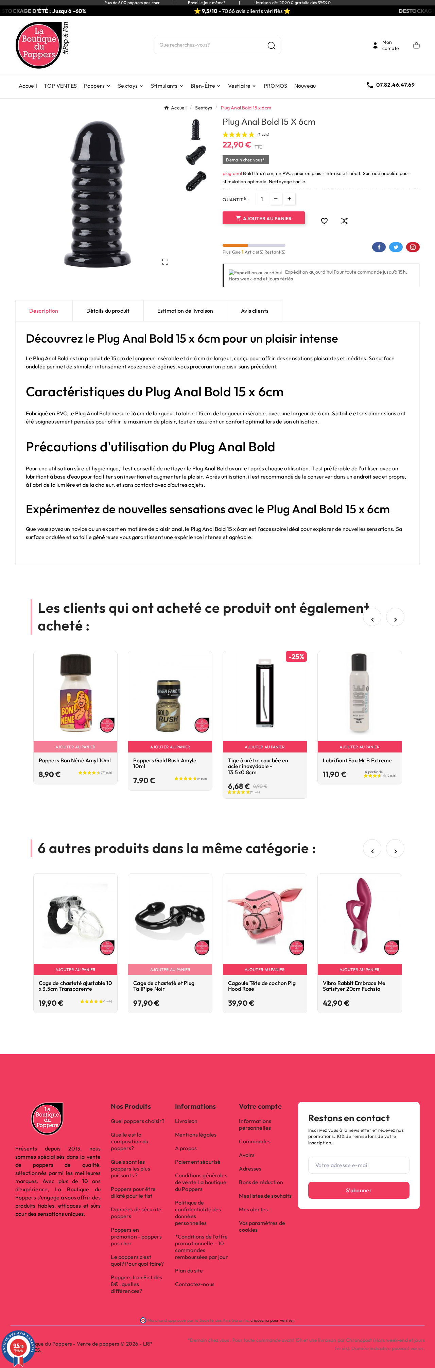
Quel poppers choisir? (137, 1121)
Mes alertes (253, 1209)
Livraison (186, 1121)
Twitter (396, 247)
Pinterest (413, 247)
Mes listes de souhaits (265, 1195)
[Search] (271, 45)
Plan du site (189, 1270)
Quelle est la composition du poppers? (129, 1141)
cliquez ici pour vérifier (272, 1320)
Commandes (254, 1141)
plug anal (232, 173)
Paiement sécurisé (198, 1161)
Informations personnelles (255, 1124)
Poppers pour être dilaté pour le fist (133, 1192)
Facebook (379, 247)
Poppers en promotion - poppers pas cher (136, 1236)
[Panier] (416, 45)
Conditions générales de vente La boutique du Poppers (201, 1182)
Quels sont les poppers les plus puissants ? (130, 1168)
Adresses (250, 1168)
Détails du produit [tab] (108, 310)
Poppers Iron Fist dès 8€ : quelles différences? (136, 1284)
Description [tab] (43, 310)
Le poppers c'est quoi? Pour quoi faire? (137, 1260)
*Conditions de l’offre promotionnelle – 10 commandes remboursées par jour (201, 1246)
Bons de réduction (261, 1182)
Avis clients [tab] (254, 310)
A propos (186, 1148)
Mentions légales (195, 1134)
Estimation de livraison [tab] (185, 310)
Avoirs (247, 1154)
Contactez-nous (194, 1284)
